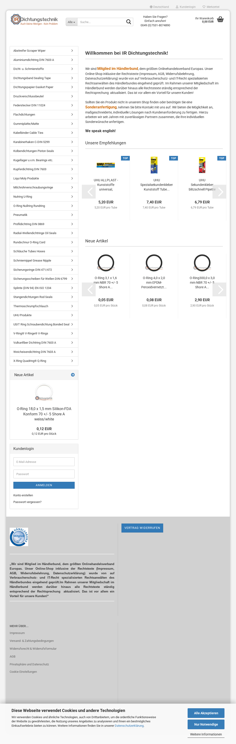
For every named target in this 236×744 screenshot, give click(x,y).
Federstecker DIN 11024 (29, 105)
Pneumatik (20, 215)
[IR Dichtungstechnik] (34, 19)
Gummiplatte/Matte (26, 123)
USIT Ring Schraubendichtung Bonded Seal (41, 324)
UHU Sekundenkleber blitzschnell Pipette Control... (202, 185)
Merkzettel (212, 7)
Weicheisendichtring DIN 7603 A (34, 352)
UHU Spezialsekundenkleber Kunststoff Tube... (156, 184)
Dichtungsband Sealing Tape (32, 78)
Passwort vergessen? (27, 502)
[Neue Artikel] (73, 375)
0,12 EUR (44, 429)
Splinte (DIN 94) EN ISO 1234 (32, 288)
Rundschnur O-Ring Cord (29, 242)
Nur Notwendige (206, 724)
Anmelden (44, 485)
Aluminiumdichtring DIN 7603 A (33, 60)
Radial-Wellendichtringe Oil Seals (34, 233)
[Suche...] (128, 22)
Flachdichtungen (24, 114)
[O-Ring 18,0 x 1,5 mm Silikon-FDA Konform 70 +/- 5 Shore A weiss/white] (44, 392)
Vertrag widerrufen (142, 528)
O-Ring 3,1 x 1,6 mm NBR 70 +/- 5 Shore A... (106, 282)
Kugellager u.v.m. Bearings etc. (33, 160)
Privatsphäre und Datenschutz (29, 664)
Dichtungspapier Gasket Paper (33, 87)
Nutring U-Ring (22, 196)
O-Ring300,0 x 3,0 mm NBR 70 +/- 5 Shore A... (202, 282)
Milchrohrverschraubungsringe (33, 187)
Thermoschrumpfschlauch (30, 306)
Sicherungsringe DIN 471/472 (32, 269)
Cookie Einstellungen (23, 671)
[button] (159, 6)
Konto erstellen (23, 495)
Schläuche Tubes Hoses (29, 251)
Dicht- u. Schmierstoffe (28, 69)
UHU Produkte (22, 315)
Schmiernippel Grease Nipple (32, 260)
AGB (12, 656)
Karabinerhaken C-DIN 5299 (31, 142)
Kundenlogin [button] (187, 7)
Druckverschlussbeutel (28, 96)
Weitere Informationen (206, 734)
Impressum (17, 633)
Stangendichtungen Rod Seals (33, 297)
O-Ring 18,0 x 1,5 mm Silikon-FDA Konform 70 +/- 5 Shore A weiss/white (44, 414)
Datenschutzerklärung (129, 725)
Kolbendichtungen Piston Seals (33, 151)
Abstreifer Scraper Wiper (29, 50)
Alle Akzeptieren (206, 713)
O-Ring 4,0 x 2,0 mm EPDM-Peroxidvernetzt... (154, 282)
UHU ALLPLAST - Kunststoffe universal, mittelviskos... (106, 185)
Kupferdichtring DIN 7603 (29, 169)
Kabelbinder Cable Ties (28, 132)
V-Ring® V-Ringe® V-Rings (30, 333)
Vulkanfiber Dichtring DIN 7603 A (34, 342)
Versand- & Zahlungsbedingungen (32, 641)
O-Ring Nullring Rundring (29, 206)
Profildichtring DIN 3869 (28, 224)
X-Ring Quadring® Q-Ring (29, 361)
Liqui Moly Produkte (26, 178)
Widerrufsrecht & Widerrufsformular (33, 648)
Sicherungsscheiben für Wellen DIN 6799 (40, 278)
